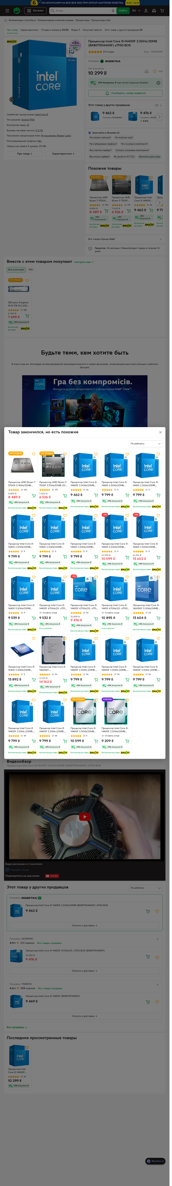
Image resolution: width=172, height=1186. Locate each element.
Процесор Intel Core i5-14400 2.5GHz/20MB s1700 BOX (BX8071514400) (146, 546)
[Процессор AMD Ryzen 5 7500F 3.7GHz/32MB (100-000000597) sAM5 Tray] (53, 465)
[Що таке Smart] (31, 508)
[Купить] (33, 495)
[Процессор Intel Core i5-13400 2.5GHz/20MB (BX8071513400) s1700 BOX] (22, 650)
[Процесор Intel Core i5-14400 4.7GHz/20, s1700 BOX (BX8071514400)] (116, 588)
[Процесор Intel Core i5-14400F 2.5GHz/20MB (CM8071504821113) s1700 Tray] (85, 711)
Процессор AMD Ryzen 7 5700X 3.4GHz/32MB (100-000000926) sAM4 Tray (21, 484)
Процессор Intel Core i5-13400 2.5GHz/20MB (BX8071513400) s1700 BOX (21, 669)
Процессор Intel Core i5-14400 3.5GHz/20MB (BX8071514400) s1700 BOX (21, 607)
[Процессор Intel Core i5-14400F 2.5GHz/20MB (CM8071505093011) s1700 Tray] (116, 711)
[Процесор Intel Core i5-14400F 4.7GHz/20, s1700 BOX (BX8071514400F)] (53, 588)
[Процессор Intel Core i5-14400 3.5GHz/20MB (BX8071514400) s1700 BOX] (22, 588)
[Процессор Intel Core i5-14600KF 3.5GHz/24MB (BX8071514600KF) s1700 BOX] (147, 588)
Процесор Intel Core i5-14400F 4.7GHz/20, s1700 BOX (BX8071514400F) (53, 607)
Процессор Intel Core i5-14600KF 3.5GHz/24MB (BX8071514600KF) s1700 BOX (146, 607)
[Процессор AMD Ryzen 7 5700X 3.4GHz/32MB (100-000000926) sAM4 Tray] (22, 465)
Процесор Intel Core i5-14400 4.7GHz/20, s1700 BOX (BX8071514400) (114, 607)
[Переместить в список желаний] (33, 454)
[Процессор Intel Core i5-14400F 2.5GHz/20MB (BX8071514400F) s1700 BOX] (85, 465)
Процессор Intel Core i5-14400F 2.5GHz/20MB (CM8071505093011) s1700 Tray (115, 730)
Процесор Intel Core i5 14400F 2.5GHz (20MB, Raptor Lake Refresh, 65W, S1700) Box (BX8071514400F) (83, 669)
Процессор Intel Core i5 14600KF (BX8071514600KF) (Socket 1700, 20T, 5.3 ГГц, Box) (52, 669)
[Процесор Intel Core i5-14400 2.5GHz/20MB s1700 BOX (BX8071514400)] (147, 527)
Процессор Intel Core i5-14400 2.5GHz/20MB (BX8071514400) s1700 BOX (115, 546)
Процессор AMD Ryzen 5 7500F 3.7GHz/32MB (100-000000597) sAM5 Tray (53, 484)
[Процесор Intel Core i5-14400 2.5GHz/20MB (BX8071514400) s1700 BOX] (116, 465)
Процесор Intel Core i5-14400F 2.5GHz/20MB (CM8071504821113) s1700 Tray (84, 730)
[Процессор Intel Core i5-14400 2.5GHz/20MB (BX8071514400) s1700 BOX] (116, 527)
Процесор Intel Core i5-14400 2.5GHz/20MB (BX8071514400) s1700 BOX (114, 484)
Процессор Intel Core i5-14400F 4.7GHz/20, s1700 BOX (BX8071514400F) (84, 607)
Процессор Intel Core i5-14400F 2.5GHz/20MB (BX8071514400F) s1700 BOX (84, 484)
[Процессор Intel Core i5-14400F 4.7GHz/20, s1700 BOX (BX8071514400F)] (85, 588)
